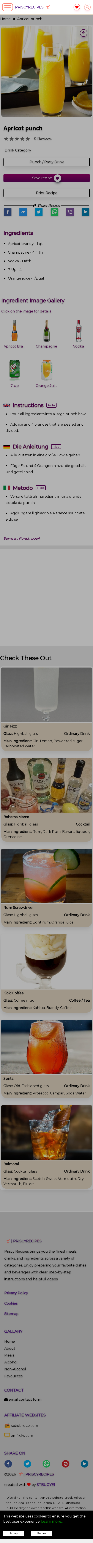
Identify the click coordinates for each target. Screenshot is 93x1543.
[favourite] (77, 7)
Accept (13, 1533)
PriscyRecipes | (30, 7)
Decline (41, 1533)
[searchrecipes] (87, 7)
